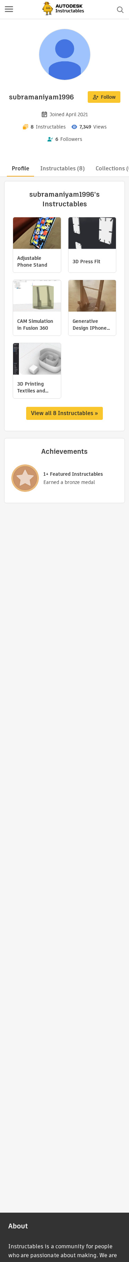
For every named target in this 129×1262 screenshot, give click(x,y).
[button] (9, 9)
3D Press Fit (86, 261)
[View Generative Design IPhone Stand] (92, 296)
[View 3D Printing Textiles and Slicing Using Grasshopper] (37, 359)
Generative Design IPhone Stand (90, 324)
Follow (108, 97)
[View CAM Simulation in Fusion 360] (37, 296)
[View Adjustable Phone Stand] (37, 234)
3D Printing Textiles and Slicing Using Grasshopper (32, 387)
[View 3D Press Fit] (92, 234)
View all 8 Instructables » (64, 413)
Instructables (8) (62, 168)
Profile (20, 168)
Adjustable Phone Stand (32, 261)
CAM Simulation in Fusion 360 (35, 324)
